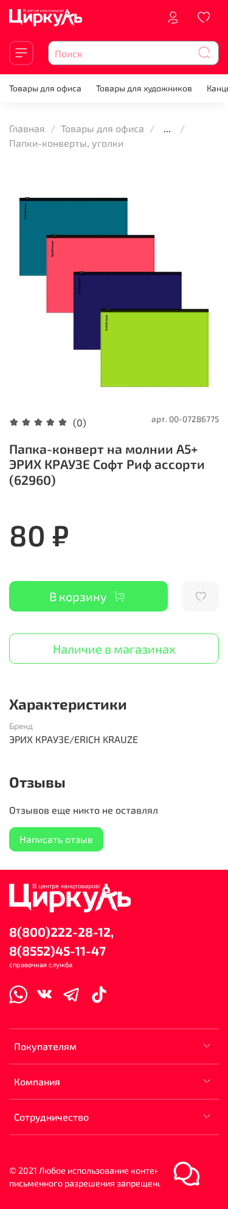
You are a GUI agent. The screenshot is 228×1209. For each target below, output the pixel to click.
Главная (27, 128)
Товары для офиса (45, 88)
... (167, 128)
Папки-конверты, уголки (66, 143)
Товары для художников (144, 88)
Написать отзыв (56, 839)
